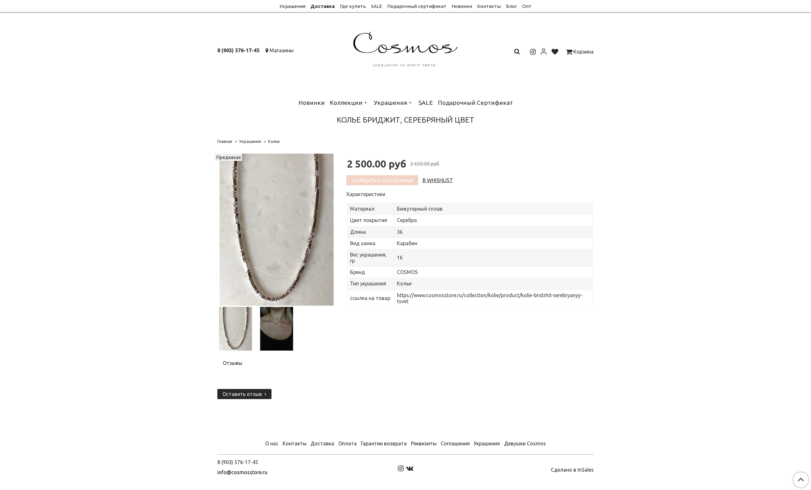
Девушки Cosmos (525, 443)
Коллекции (346, 102)
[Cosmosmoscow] (405, 48)
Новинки (461, 6)
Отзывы (232, 363)
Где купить (353, 6)
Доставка (322, 6)
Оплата (347, 443)
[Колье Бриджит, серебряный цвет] (277, 229)
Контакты (489, 6)
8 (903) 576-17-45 (238, 50)
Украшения (292, 6)
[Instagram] (401, 467)
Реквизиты (424, 443)
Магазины (282, 50)
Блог (511, 6)
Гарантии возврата (384, 443)
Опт (527, 6)
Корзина (583, 51)
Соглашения (455, 443)
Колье (274, 141)
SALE (376, 6)
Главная (224, 141)
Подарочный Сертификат (475, 102)
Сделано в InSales (572, 469)
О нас (271, 443)
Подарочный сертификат (416, 6)
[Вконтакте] (409, 467)
